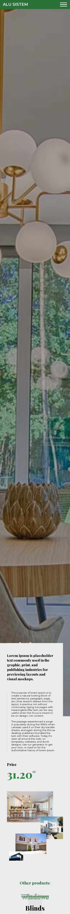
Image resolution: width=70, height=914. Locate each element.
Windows (35, 896)
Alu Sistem (15, 4)
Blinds (35, 908)
